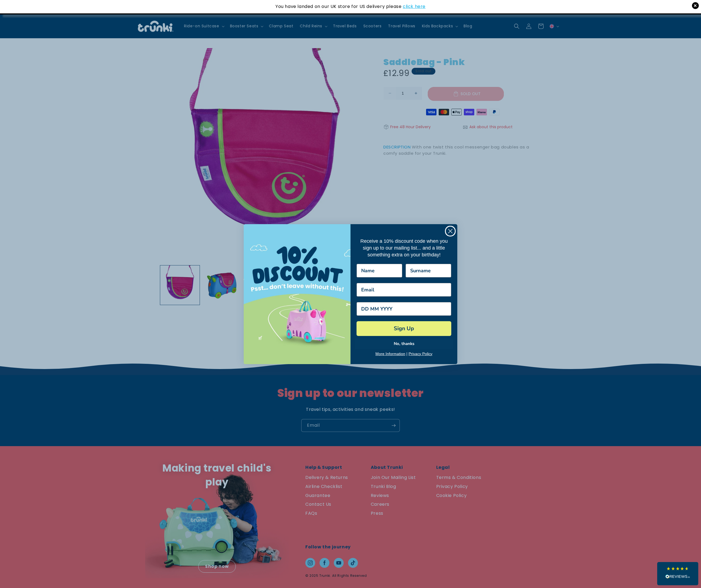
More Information (390, 354)
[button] (677, 573)
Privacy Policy (420, 354)
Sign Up (404, 328)
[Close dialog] (450, 231)
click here (414, 6)
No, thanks (404, 343)
